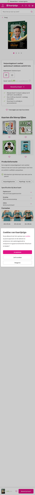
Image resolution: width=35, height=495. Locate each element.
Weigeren (17, 263)
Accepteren (17, 252)
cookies (27, 236)
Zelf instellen (17, 257)
